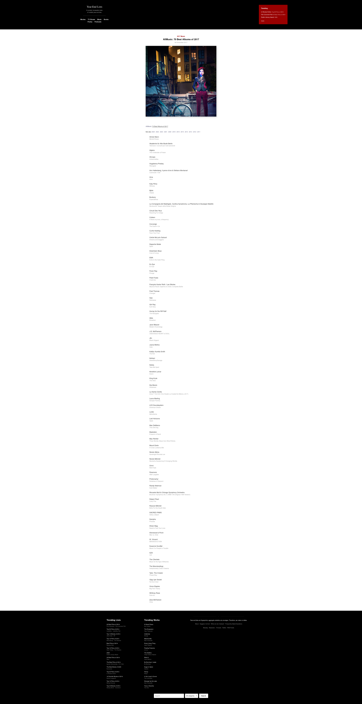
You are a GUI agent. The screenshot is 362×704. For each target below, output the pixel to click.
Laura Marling (154, 398)
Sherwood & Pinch (156, 532)
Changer (152, 293)
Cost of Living (154, 253)
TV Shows (91, 19)
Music (99, 19)
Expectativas (153, 199)
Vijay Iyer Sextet (155, 579)
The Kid (152, 354)
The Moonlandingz (156, 566)
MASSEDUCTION (155, 541)
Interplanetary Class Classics (159, 568)
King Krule (153, 378)
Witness (152, 186)
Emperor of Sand (155, 434)
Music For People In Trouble (158, 548)
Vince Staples (154, 586)
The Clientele (154, 559)
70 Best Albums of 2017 (160, 126)
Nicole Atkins (154, 452)
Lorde (151, 412)
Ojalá (151, 421)
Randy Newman (155, 485)
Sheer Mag (153, 526)
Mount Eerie (154, 445)
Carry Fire (152, 501)
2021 (165, 132)
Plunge (151, 273)
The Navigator (154, 313)
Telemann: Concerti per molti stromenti (162, 146)
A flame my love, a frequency (159, 219)
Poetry (90, 22)
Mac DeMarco (154, 425)
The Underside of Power (157, 152)
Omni (151, 465)
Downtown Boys (155, 251)
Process (152, 521)
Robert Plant (154, 499)
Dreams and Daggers (156, 240)
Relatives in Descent (156, 481)
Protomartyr (153, 479)
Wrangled (152, 166)
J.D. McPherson (155, 331)
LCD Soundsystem (156, 405)
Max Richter (153, 438)
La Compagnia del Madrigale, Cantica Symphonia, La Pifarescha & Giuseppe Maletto (181, 204)
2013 (190, 132)
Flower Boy (153, 575)
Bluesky (205, 628)
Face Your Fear (154, 233)
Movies (83, 19)
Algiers (152, 150)
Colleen (152, 217)
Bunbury (152, 197)
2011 (198, 132)
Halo (151, 347)
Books (106, 19)
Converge (153, 224)
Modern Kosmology (155, 327)
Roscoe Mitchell (155, 505)
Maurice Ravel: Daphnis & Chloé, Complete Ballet (166, 286)
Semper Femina (154, 400)
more (262, 21)
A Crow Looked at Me (156, 448)
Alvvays (152, 157)
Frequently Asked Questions (233, 624)
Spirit (151, 246)
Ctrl (150, 555)
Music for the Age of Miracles (159, 562)
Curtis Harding (154, 230)
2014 (186, 132)
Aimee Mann (154, 137)
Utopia (151, 193)
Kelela (151, 365)
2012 (194, 132)
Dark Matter (153, 488)
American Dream (155, 407)
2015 (182, 132)
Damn (151, 374)
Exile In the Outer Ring (157, 260)
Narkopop (152, 300)
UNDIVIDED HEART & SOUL (159, 333)
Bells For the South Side (157, 508)
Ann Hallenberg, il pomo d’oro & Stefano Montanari (168, 170)
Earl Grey (152, 307)
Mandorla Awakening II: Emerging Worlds (163, 461)
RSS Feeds (230, 628)
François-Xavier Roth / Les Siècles (162, 284)
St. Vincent (153, 539)
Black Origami (154, 340)
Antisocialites (153, 159)
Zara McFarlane (155, 599)
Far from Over (153, 582)
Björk (151, 190)
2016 (178, 132)
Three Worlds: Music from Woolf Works (162, 441)
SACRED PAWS (155, 512)
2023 (161, 132)
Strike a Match (154, 515)
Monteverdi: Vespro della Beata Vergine (162, 206)
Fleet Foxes (153, 277)
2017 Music (181, 36)
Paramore (153, 472)
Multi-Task (152, 468)
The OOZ (152, 380)
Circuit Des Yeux (155, 210)
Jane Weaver (154, 324)
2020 (169, 132)
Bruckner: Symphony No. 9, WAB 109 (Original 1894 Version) (169, 494)
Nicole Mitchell (154, 459)
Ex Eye (152, 264)
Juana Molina (154, 344)
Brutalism (152, 320)
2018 (173, 132)
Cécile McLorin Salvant (158, 237)
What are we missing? (217, 624)
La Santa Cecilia (155, 391)
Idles (151, 318)
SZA (151, 552)
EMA (151, 257)
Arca (151, 177)
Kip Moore (153, 385)
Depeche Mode (155, 244)
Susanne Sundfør (156, 546)
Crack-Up (152, 280)
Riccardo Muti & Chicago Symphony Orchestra (166, 492)
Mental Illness (154, 139)
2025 (153, 132)
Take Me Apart (154, 367)
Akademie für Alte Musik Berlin (161, 143)
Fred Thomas (154, 291)
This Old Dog (153, 427)
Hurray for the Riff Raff (157, 311)
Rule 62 (152, 595)
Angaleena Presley (156, 163)
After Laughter (154, 474)
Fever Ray (153, 271)
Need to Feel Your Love (157, 528)
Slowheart (152, 387)
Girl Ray (152, 304)
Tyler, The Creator (156, 573)
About (197, 624)
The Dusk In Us (154, 226)
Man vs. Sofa (153, 535)
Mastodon (153, 432)
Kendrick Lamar (155, 371)
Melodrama (153, 414)
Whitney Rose (154, 593)
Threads (218, 628)
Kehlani (152, 358)
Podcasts (98, 22)
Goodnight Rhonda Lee (157, 454)
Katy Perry (153, 183)
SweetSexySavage (155, 360)
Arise (151, 602)
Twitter (224, 628)
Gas (151, 297)
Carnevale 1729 (154, 172)
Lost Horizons (154, 418)
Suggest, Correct (205, 624)
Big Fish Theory (154, 588)
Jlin (150, 338)
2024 (157, 132)
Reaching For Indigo (156, 213)
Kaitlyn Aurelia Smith (157, 351)
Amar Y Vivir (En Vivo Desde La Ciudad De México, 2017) (168, 394)
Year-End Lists (94, 6)
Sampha (152, 519)
